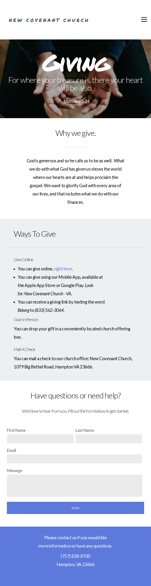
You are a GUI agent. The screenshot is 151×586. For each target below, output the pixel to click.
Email (11, 450)
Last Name (85, 430)
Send (75, 508)
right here (63, 268)
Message (14, 470)
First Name (16, 430)
